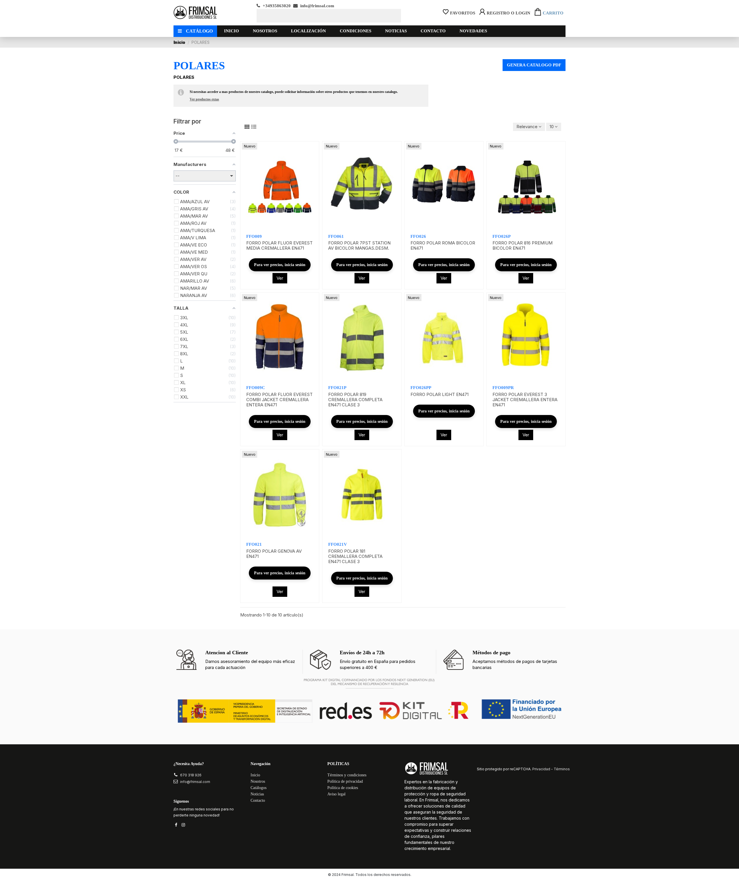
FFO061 (336, 236)
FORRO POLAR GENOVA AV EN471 (274, 553)
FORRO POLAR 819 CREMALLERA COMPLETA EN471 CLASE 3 (355, 400)
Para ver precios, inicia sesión (279, 265)
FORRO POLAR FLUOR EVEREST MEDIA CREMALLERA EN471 (279, 245)
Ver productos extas (204, 99)
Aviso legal (336, 794)
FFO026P (501, 236)
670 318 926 (190, 775)
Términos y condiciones (346, 775)
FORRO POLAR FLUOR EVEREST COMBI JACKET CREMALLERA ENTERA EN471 (279, 400)
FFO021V (337, 544)
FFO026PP (420, 387)
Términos (562, 769)
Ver (280, 278)
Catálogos (258, 788)
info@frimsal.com (316, 5)
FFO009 (254, 236)
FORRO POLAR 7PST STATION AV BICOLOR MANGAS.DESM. (359, 245)
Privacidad (541, 769)
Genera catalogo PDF (534, 65)
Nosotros (258, 781)
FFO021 (254, 544)
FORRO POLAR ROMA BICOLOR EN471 (442, 245)
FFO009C (255, 387)
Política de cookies (342, 788)
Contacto (258, 800)
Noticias (257, 794)
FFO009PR (503, 387)
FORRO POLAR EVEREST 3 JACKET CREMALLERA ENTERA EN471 (524, 400)
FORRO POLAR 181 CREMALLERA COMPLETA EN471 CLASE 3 (355, 556)
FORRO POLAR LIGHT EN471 (439, 394)
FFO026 (418, 236)
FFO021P (337, 387)
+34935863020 (276, 5)
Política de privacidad (345, 781)
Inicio (255, 775)
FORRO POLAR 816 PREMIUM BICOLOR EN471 (522, 245)
